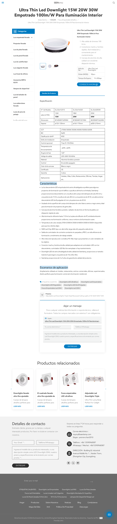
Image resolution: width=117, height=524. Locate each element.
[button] (11, 389)
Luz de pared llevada (20, 56)
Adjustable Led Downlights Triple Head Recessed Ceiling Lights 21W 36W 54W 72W (94, 395)
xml (48, 507)
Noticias (68, 502)
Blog (79, 502)
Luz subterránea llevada (19, 104)
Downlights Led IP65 (69, 490)
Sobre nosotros (52, 502)
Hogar (22, 502)
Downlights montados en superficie (79, 493)
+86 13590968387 (88, 442)
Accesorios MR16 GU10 (19, 81)
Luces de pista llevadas (88, 490)
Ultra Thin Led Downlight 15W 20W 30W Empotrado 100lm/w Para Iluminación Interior (72, 321)
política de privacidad (64, 507)
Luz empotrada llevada (21, 37)
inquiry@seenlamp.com (82, 434)
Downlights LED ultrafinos (69, 282)
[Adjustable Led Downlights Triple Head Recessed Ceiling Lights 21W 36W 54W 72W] (94, 379)
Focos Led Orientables (32, 493)
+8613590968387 (97, 445)
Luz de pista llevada (20, 50)
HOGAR (53, 20)
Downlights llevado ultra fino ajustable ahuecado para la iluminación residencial (22, 395)
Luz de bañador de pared (20, 96)
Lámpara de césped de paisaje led (82, 497)
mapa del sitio (34, 507)
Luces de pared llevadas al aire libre (35, 497)
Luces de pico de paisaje (19, 113)
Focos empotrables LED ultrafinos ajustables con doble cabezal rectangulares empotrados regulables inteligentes (70, 395)
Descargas (84, 507)
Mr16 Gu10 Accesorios (59, 497)
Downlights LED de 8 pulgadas (74, 285)
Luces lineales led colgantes (53, 493)
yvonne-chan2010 (86, 437)
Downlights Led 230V (72, 288)
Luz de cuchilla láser (20, 62)
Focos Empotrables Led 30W (52, 288)
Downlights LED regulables (51, 285)
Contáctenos (92, 502)
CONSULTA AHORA (87, 84)
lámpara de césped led (21, 89)
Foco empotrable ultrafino (67, 20)
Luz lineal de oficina (20, 74)
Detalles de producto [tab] (49, 93)
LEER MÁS (17, 406)
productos (35, 502)
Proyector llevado (19, 44)
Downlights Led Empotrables (91, 282)
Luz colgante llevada (20, 68)
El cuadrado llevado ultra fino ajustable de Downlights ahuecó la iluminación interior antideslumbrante (46, 395)
